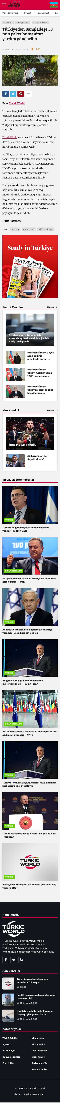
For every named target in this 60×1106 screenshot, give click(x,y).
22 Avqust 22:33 (28, 1019)
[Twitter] (13, 960)
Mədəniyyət (38, 1057)
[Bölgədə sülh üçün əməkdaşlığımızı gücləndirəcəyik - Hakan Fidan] (30, 658)
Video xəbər (38, 1038)
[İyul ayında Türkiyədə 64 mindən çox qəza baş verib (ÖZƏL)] (30, 862)
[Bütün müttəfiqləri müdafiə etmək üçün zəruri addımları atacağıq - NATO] (30, 709)
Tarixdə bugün (40, 1063)
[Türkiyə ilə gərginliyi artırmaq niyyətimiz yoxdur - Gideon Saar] (30, 505)
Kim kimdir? (38, 1044)
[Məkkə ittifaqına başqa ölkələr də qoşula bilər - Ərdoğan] (30, 811)
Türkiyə (8, 23)
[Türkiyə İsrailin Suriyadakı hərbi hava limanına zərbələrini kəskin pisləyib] (30, 760)
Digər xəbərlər (39, 1050)
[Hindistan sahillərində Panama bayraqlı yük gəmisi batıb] (8, 1016)
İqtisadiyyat (8, 1050)
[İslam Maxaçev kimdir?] (30, 433)
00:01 (23, 987)
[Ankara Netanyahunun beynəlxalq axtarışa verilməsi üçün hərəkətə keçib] (30, 607)
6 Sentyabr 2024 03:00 (15, 49)
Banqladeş (23, 23)
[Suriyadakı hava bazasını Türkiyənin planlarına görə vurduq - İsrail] (30, 556)
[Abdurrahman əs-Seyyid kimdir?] (15, 460)
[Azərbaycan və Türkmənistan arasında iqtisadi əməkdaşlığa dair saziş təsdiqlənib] (30, 330)
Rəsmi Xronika (39, 1069)
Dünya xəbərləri (13, 571)
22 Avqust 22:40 (28, 1003)
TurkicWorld (17, 103)
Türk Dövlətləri (10, 1038)
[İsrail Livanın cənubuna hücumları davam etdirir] (8, 1000)
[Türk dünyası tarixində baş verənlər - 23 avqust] (8, 984)
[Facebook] (5, 960)
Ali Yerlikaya (40, 23)
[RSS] (21, 960)
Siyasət (6, 1044)
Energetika (8, 1063)
